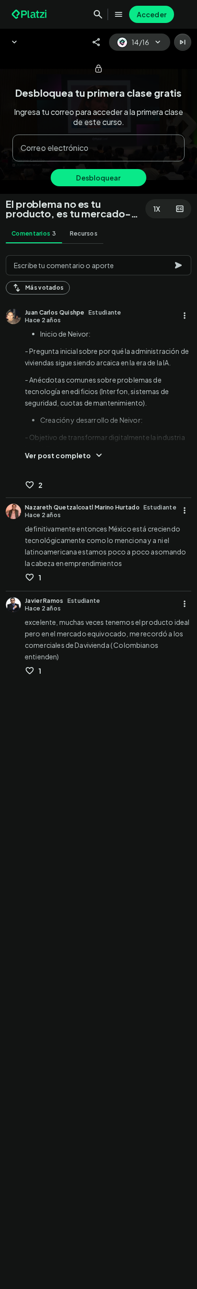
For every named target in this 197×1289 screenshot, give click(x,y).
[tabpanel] (98, 769)
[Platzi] (30, 14)
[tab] (34, 233)
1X (156, 208)
